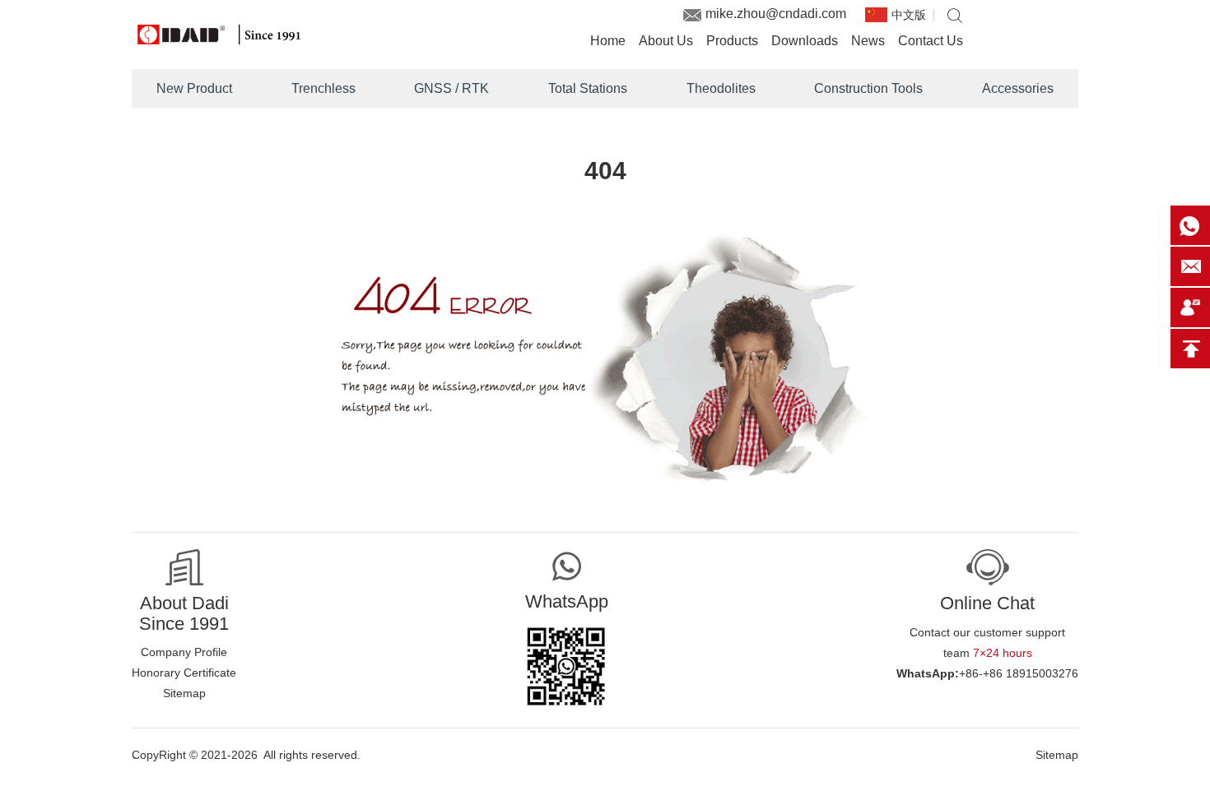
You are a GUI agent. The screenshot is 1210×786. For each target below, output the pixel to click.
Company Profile (184, 652)
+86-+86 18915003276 (1018, 673)
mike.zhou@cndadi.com (775, 14)
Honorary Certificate (184, 672)
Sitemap (184, 693)
